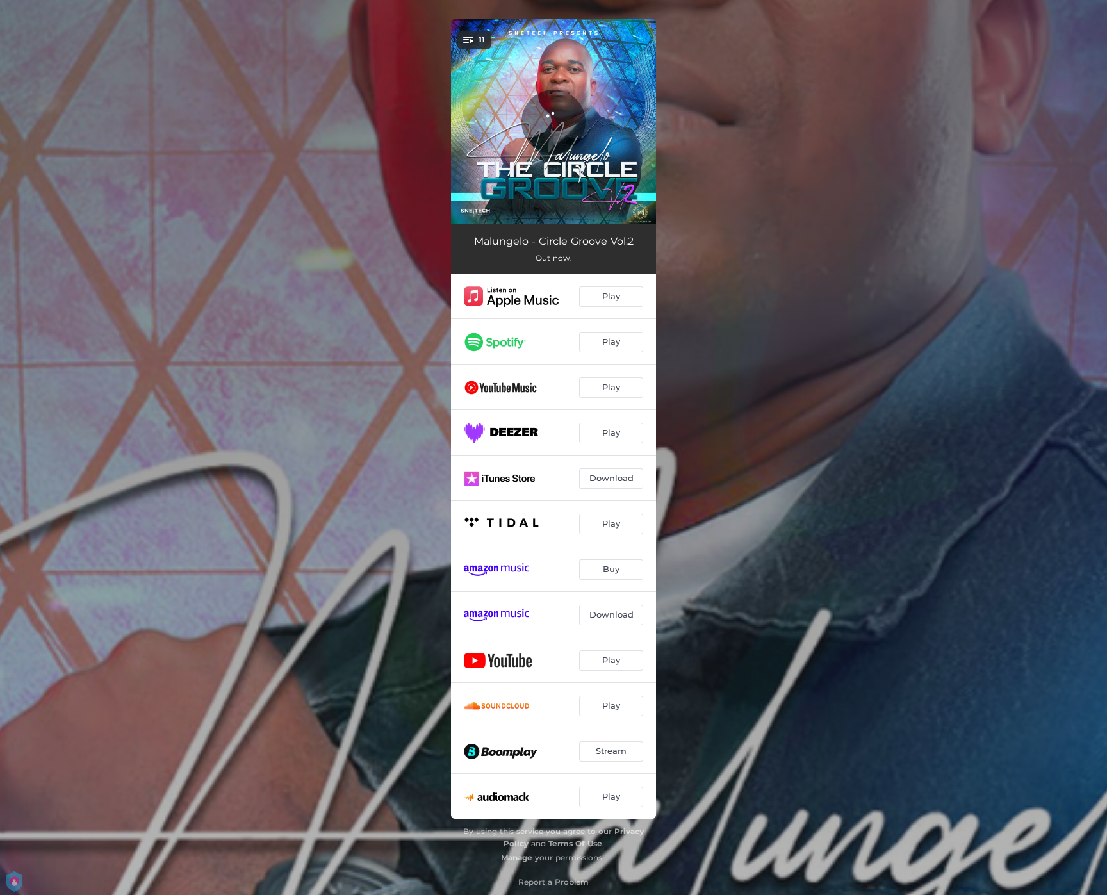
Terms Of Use (575, 843)
